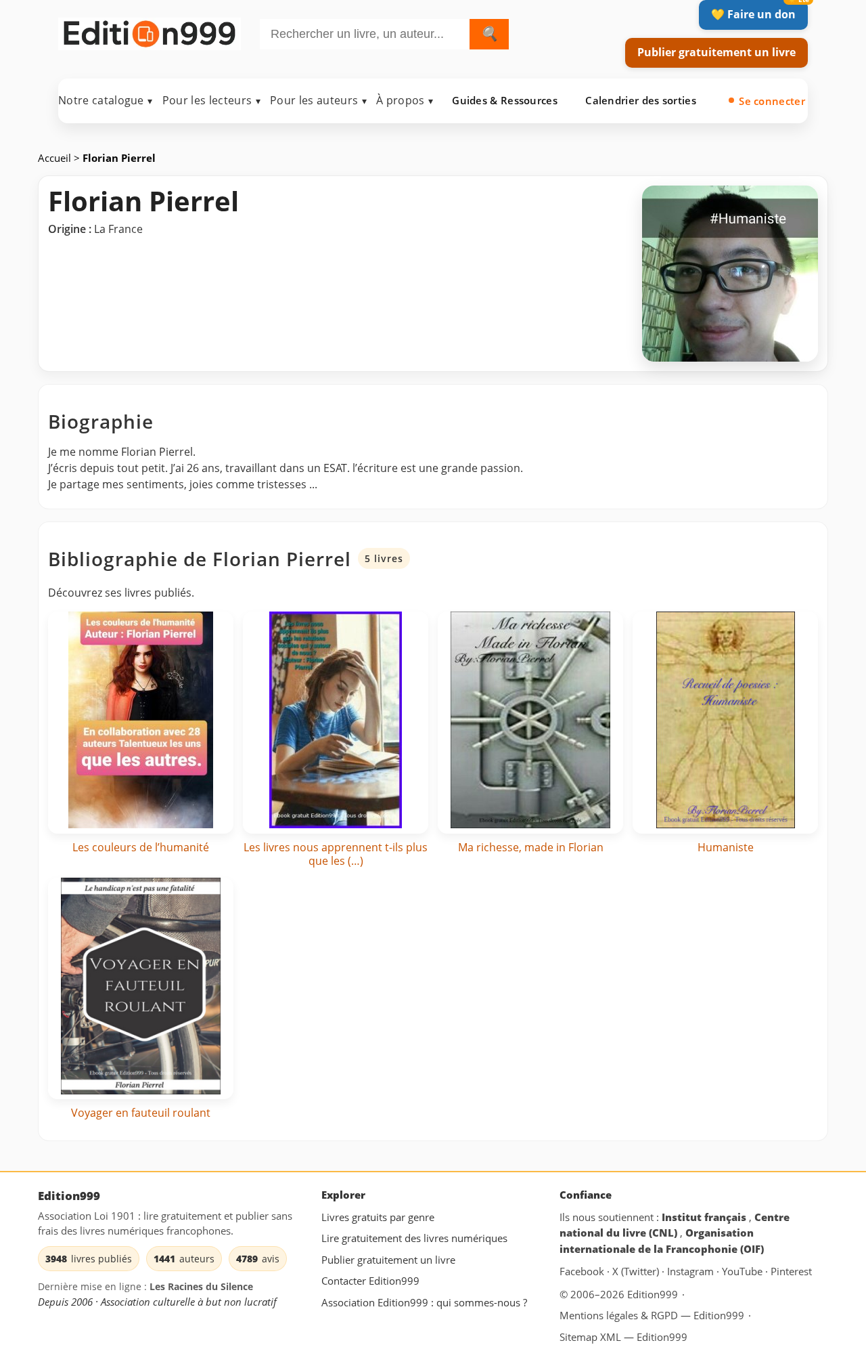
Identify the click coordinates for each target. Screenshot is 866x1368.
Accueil (56, 158)
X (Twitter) (637, 1271)
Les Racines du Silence (201, 1286)
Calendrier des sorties (640, 100)
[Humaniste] (725, 723)
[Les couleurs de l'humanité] (140, 723)
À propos (404, 100)
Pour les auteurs (318, 100)
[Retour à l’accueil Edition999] (149, 31)
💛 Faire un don (753, 14)
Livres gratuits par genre (377, 1216)
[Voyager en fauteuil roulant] (140, 989)
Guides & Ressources (504, 100)
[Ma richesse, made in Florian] (530, 723)
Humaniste (726, 847)
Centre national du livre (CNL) (675, 1224)
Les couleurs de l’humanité (140, 847)
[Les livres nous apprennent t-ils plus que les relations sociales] (335, 723)
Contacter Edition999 (370, 1280)
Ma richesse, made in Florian (530, 847)
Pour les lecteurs (211, 100)
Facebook (583, 1271)
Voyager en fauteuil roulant (140, 1112)
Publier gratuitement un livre (716, 52)
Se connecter (772, 101)
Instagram (691, 1271)
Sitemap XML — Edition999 (623, 1337)
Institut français (705, 1216)
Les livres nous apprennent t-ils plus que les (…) (336, 854)
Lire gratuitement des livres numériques (414, 1238)
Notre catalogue (105, 100)
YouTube (743, 1271)
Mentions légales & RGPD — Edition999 (652, 1314)
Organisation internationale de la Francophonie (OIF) (662, 1241)
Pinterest (791, 1271)
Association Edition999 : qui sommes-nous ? (424, 1302)
